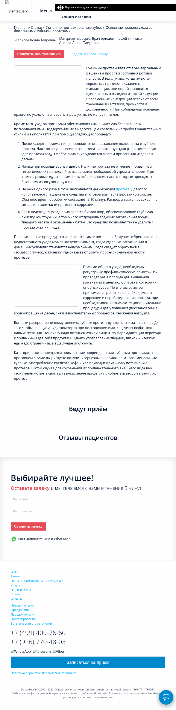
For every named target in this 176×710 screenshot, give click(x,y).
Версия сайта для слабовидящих (86, 7)
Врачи (15, 594)
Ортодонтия (20, 610)
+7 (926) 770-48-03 (38, 641)
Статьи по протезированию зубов (74, 27)
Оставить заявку (28, 526)
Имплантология (22, 605)
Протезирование (23, 619)
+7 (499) (38, 632)
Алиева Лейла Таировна (79, 42)
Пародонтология (23, 614)
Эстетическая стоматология (31, 623)
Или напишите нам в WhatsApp (44, 539)
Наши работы (21, 590)
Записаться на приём (88, 662)
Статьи (36, 27)
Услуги (16, 585)
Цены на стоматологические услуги (37, 581)
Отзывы (17, 599)
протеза (122, 189)
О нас (15, 572)
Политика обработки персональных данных (43, 673)
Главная (20, 27)
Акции (15, 576)
